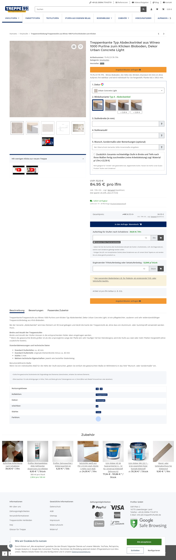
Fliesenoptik (101, 400)
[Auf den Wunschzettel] (80, 47)
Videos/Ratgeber (142, 2)
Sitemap (53, 515)
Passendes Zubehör (58, 310)
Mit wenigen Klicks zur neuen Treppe (29, 159)
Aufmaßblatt (164, 18)
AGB (51, 511)
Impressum (55, 520)
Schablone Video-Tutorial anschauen (107, 242)
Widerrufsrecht (56, 525)
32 (97, 389)
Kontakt (168, 2)
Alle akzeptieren (144, 542)
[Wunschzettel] (157, 9)
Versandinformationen (19, 515)
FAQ (11, 525)
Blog (157, 2)
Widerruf (54, 529)
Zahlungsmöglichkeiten (20, 511)
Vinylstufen (104, 60)
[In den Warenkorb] (161, 238)
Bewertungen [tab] (36, 310)
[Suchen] (143, 9)
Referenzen (123, 2)
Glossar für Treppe (18, 529)
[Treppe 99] (17, 9)
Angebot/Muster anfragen (127, 69)
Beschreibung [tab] (17, 310)
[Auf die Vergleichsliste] (74, 47)
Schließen (135, 550)
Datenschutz (55, 506)
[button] (151, 9)
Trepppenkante (102, 395)
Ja (97, 406)
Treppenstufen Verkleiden (21, 520)
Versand (111, 190)
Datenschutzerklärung (81, 552)
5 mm (98, 412)
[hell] (98, 419)
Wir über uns (15, 506)
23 (101, 389)
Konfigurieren (154, 550)
